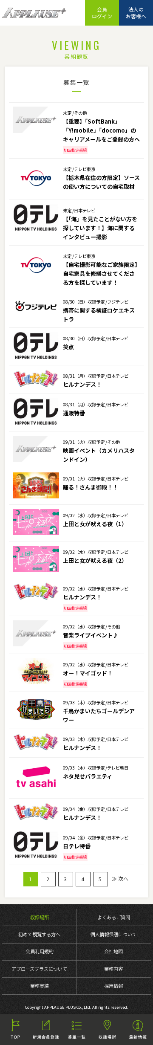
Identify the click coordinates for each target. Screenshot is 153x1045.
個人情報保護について (113, 934)
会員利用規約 (40, 951)
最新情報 (137, 1029)
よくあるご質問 (113, 917)
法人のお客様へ (136, 13)
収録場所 (39, 917)
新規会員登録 (46, 1029)
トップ (15, 1029)
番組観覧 (76, 1029)
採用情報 (113, 985)
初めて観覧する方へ (39, 934)
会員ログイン (102, 13)
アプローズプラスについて (39, 968)
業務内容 (113, 968)
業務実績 (39, 985)
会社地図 (113, 951)
